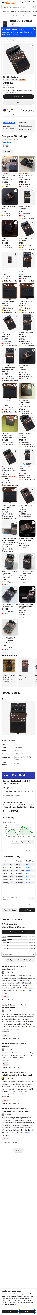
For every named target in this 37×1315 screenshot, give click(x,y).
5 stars (4, 937)
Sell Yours (27, 910)
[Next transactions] (32, 898)
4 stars (4, 940)
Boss (15, 744)
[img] (26, 111)
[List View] (6, 146)
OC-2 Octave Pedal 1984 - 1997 (9, 676)
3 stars (4, 943)
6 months (15, 842)
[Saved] (28, 2)
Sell (23, 2)
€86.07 (28, 871)
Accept (27, 1311)
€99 (27, 877)
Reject (10, 1311)
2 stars (4, 945)
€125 (28, 867)
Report (5, 996)
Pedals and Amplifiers (24, 11)
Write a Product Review (18, 932)
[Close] (34, 29)
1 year (23, 842)
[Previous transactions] (29, 898)
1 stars (4, 948)
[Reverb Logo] (10, 2)
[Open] (32, 791)
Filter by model (8, 788)
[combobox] (16, 791)
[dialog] (18, 1302)
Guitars (13, 11)
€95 (27, 864)
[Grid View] (3, 146)
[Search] (33, 7)
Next (17, 1150)
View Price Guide (10, 910)
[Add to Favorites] (13, 24)
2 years (30, 842)
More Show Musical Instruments (14, 111)
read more (29, 990)
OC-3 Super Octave (25, 676)
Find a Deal (6, 11)
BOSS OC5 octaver (10, 77)
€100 (28, 883)
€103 (28, 880)
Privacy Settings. (11, 1304)
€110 (27, 874)
